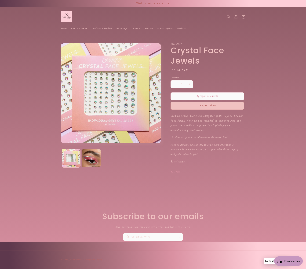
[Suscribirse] (179, 237)
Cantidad (175, 77)
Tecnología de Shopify (92, 259)
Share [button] (177, 172)
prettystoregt (76, 259)
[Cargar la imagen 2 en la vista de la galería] (91, 158)
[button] (228, 17)
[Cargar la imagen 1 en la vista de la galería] (71, 158)
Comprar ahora (207, 106)
